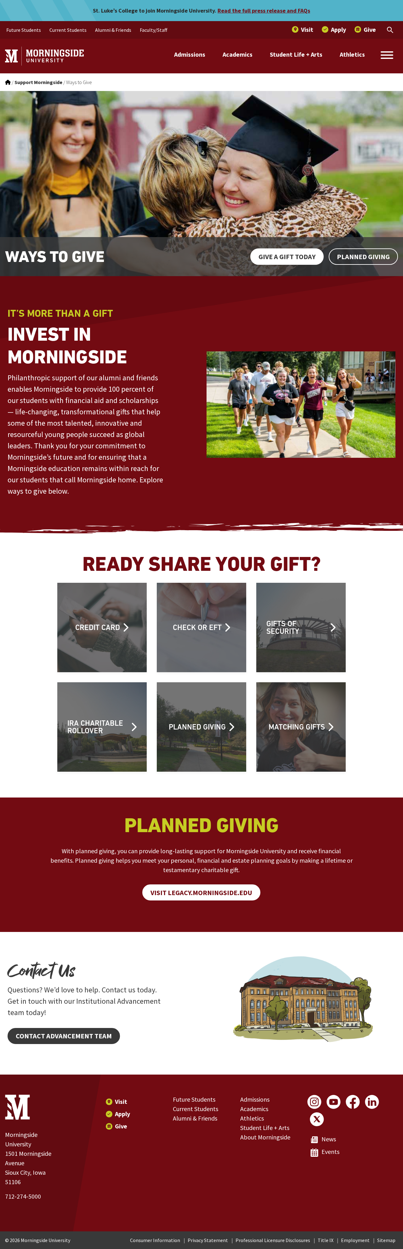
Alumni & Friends (195, 1118)
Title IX (325, 1240)
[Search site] (387, 56)
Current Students (195, 1109)
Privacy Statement (208, 1240)
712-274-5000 (23, 1196)
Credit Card (97, 627)
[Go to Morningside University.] (8, 82)
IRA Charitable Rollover (95, 727)
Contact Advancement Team (64, 1035)
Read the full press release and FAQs (264, 10)
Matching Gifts (297, 727)
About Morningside (265, 1137)
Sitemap (386, 1240)
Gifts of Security (282, 627)
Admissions (189, 54)
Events (330, 1151)
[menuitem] (23, 30)
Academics (238, 54)
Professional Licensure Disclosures (273, 1240)
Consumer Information (155, 1240)
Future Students (194, 1099)
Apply (122, 1114)
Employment (355, 1240)
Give (121, 1126)
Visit (121, 1101)
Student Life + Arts (296, 54)
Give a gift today (286, 256)
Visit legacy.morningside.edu (201, 892)
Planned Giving (363, 256)
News (328, 1139)
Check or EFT (197, 627)
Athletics (352, 54)
